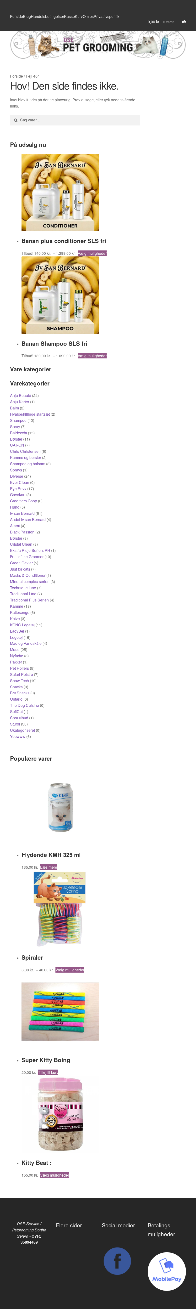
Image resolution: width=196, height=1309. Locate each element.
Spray (15, 426)
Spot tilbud (19, 717)
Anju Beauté (20, 395)
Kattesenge (19, 612)
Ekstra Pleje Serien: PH (30, 550)
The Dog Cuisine (24, 705)
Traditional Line (23, 593)
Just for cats (20, 569)
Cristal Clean (21, 544)
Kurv (79, 16)
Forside (16, 16)
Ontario (16, 699)
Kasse (69, 16)
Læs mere (48, 867)
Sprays (16, 470)
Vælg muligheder (92, 253)
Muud (15, 649)
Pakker (16, 662)
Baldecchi (18, 433)
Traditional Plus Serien (29, 600)
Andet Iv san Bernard (28, 519)
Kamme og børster (25, 457)
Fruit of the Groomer (27, 556)
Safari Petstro (21, 674)
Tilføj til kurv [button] (48, 1072)
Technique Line (23, 587)
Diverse (16, 476)
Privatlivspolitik (106, 16)
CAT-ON (17, 445)
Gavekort (17, 494)
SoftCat (16, 711)
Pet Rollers (19, 668)
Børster (16, 439)
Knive (15, 618)
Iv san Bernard (22, 513)
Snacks (16, 687)
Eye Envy (18, 488)
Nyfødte (16, 655)
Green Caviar (21, 563)
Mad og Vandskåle (26, 643)
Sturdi (15, 724)
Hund (14, 507)
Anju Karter (19, 401)
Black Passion (22, 532)
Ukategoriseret (22, 730)
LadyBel (17, 631)
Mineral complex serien (29, 581)
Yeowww (17, 736)
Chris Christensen (25, 451)
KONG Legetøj (22, 625)
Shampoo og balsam (27, 463)
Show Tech (19, 680)
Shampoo (18, 420)
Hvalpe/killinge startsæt (30, 414)
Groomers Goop (23, 501)
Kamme (16, 606)
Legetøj (16, 637)
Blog (27, 16)
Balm (14, 408)
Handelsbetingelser (47, 16)
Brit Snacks (19, 693)
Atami (15, 525)
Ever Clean (19, 482)
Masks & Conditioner (27, 575)
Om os (88, 16)
